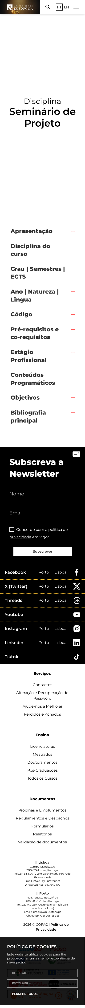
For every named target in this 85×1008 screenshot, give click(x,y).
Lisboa (60, 572)
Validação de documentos (42, 842)
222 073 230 (29, 904)
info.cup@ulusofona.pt (46, 912)
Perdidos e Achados (42, 714)
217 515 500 (26, 873)
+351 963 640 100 (49, 884)
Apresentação (32, 231)
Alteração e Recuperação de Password (42, 696)
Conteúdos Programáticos (33, 378)
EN (66, 7)
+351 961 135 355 (49, 915)
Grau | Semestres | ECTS (38, 272)
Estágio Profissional (29, 356)
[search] (47, 7)
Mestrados (42, 754)
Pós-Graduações (42, 770)
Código (21, 314)
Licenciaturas (42, 746)
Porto (44, 572)
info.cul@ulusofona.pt (46, 881)
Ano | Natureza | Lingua (35, 295)
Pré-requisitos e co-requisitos (35, 333)
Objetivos (25, 397)
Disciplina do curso (30, 250)
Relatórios (42, 834)
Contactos (42, 685)
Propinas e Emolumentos (42, 810)
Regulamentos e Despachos (42, 818)
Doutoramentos (42, 762)
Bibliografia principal (28, 416)
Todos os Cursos (42, 778)
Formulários (42, 826)
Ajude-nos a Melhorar (42, 706)
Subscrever (42, 551)
